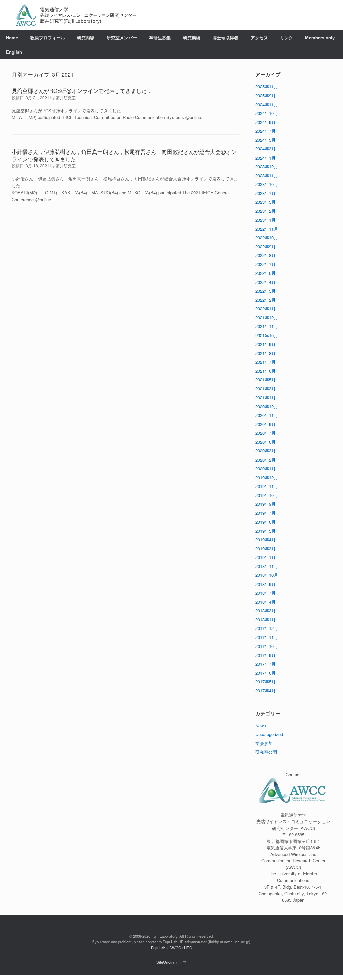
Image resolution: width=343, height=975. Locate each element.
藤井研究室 (66, 97)
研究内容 (85, 37)
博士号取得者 (225, 37)
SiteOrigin (165, 962)
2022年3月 (265, 291)
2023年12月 (266, 166)
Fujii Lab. (158, 947)
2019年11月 (266, 486)
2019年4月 (265, 539)
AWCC (175, 947)
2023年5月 (265, 202)
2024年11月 (266, 104)
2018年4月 (265, 602)
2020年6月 (265, 442)
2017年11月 (266, 637)
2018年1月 (265, 619)
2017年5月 (265, 681)
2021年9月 (265, 344)
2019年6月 (265, 522)
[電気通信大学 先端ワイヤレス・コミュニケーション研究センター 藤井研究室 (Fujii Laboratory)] (76, 15)
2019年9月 (265, 504)
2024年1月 (265, 158)
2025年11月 (266, 86)
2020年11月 (266, 415)
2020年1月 (265, 468)
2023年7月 (265, 193)
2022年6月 (265, 273)
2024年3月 (265, 148)
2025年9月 (265, 95)
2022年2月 (265, 300)
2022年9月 (265, 246)
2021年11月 (266, 326)
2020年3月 (265, 450)
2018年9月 (265, 584)
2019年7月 (265, 513)
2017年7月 (265, 664)
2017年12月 (266, 628)
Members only (320, 37)
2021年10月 (266, 335)
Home (12, 37)
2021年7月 (265, 362)
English (14, 52)
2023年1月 (265, 220)
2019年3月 (265, 548)
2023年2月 (265, 211)
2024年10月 (266, 113)
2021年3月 (265, 388)
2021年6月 (265, 371)
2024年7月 (265, 131)
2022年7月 (265, 264)
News (260, 725)
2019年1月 (265, 557)
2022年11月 (266, 229)
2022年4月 (265, 282)
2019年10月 (266, 495)
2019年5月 (265, 531)
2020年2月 (265, 459)
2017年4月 (265, 690)
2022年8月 (265, 255)
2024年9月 (265, 122)
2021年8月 (265, 353)
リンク (286, 37)
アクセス (259, 37)
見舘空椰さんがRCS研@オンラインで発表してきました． (82, 91)
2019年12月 (266, 477)
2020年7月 (265, 433)
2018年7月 (265, 593)
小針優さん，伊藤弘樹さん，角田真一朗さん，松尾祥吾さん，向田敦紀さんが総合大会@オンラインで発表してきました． (124, 155)
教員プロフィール (47, 37)
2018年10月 (266, 575)
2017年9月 (265, 655)
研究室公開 (266, 752)
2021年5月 (265, 379)
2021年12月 (266, 317)
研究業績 (191, 37)
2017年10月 (266, 646)
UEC (188, 947)
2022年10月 (266, 237)
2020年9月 (265, 424)
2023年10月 (266, 184)
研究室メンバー (122, 37)
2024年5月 (265, 140)
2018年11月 (266, 566)
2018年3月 (265, 610)
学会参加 (264, 743)
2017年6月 (265, 673)
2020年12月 (266, 406)
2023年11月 (266, 175)
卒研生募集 (160, 37)
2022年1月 (265, 308)
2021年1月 (265, 397)
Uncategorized (269, 734)
